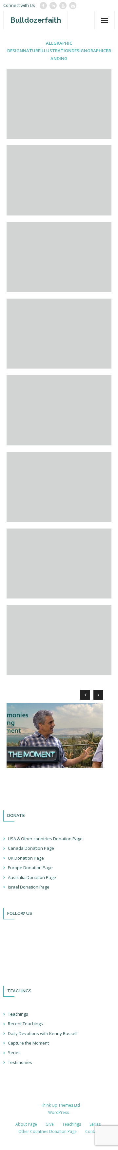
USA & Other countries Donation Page (45, 839)
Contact (92, 1131)
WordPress (58, 1112)
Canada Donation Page (31, 848)
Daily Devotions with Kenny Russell (42, 1033)
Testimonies (20, 1062)
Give (50, 1124)
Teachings (18, 1014)
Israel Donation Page (28, 887)
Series (14, 1052)
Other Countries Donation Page (47, 1131)
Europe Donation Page (30, 867)
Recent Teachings (25, 1023)
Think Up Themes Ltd (60, 1105)
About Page (26, 1124)
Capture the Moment (28, 1043)
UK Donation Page (26, 858)
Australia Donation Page (32, 877)
